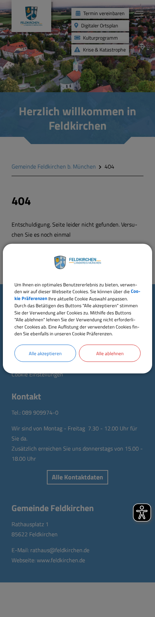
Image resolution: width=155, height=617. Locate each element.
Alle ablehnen (110, 353)
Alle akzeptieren (45, 353)
